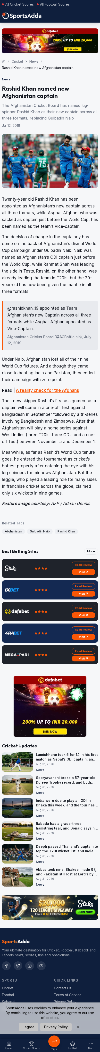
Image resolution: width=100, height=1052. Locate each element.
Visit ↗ (83, 572)
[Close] (78, 1027)
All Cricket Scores (19, 4)
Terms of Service (68, 995)
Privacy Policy (65, 1002)
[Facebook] (6, 965)
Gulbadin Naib (40, 531)
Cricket (17, 61)
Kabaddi (8, 1002)
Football (8, 995)
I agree (28, 1027)
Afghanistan (13, 531)
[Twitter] (18, 965)
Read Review (83, 564)
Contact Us (62, 988)
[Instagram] (29, 965)
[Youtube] (41, 965)
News (33, 61)
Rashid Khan (66, 531)
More (91, 551)
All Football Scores (55, 4)
